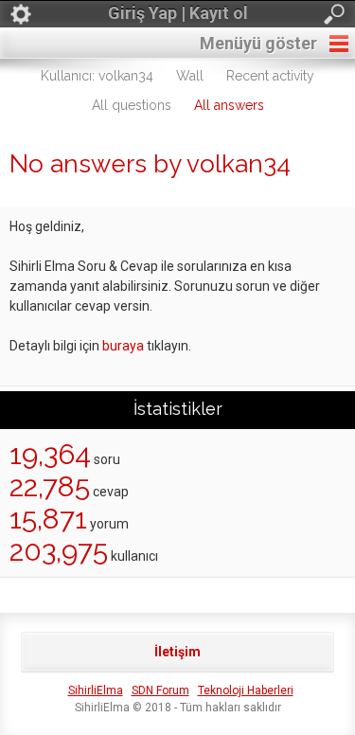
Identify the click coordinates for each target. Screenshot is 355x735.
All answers (229, 105)
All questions (131, 105)
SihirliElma (95, 690)
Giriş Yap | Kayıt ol (178, 13)
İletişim (177, 651)
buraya (123, 345)
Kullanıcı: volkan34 (97, 75)
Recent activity (270, 75)
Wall (190, 75)
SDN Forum (160, 690)
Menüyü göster (258, 43)
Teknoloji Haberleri (245, 690)
